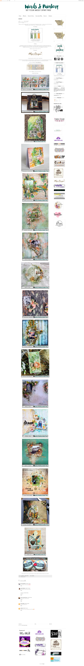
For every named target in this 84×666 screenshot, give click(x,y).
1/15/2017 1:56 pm (28, 583)
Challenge (57, 87)
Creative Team (31, 15)
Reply (21, 590)
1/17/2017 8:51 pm (29, 597)
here (32, 71)
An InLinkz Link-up (56, 83)
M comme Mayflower (23, 583)
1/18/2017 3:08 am (27, 603)
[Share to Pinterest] (33, 575)
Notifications (57, 90)
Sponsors (63, 87)
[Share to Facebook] (32, 575)
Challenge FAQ (39, 15)
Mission (24, 15)
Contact (45, 15)
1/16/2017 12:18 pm (27, 588)
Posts (55, 99)
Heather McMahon (23, 588)
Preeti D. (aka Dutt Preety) (24, 597)
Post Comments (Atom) (24, 625)
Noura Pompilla (22, 603)
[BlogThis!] (31, 575)
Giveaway (56, 91)
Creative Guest (58, 89)
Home (20, 15)
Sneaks (62, 89)
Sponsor (50, 15)
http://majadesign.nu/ (38, 62)
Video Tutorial (61, 90)
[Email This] (30, 575)
